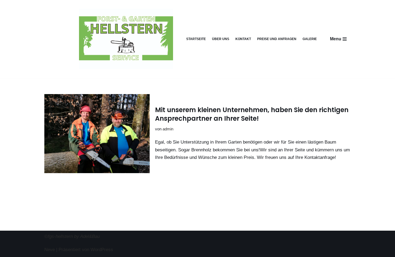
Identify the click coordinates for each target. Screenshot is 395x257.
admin (168, 129)
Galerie (310, 39)
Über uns (220, 39)
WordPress (102, 249)
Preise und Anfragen (276, 39)
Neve (49, 249)
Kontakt (243, 39)
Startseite (196, 39)
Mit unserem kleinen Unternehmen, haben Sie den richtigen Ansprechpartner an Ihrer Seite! (252, 114)
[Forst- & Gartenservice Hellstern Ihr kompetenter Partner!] (126, 39)
